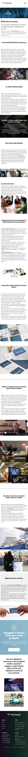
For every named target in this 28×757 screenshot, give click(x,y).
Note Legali (22, 747)
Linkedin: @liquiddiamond (20, 743)
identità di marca (21, 155)
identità (23, 305)
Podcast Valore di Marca (20, 724)
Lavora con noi (7, 747)
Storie (3, 728)
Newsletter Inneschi (19, 722)
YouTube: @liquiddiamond (20, 742)
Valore (3, 724)
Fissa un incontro (14, 649)
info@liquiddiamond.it (6, 738)
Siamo (3, 722)
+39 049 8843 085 (6, 740)
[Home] (7, 3)
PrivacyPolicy (14, 747)
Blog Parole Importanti (19, 726)
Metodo (3, 726)
